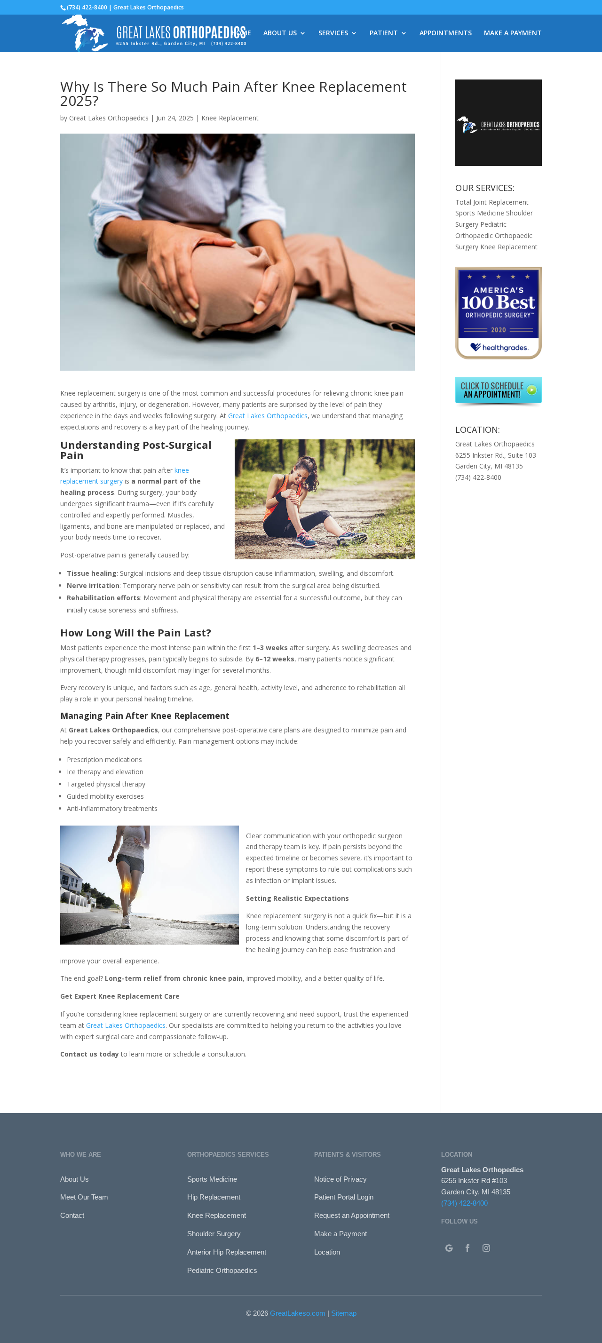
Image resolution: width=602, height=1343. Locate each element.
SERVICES (333, 33)
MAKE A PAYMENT (513, 33)
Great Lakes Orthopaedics (109, 117)
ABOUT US (280, 33)
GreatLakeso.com (297, 1313)
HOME (241, 33)
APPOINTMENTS (446, 33)
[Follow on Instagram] (486, 1248)
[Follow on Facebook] (467, 1248)
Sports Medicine (479, 212)
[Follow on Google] (448, 1248)
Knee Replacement (230, 117)
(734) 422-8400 (464, 1203)
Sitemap (343, 1313)
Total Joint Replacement (492, 202)
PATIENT (384, 33)
